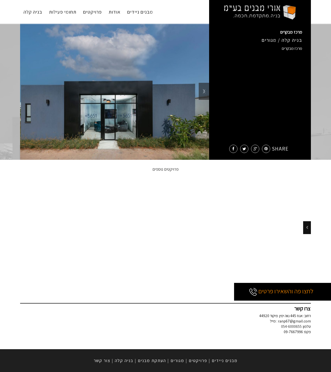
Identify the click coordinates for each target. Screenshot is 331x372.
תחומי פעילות (62, 12)
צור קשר (102, 360)
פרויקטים (92, 12)
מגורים (177, 360)
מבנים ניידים (140, 12)
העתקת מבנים (152, 360)
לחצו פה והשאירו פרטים (285, 291)
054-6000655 (291, 326)
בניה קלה (33, 12)
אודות (114, 12)
